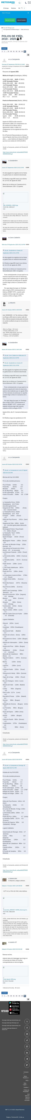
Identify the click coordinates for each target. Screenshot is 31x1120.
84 (22, 51)
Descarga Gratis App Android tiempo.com (11, 1020)
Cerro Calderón (15, 237)
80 (11, 51)
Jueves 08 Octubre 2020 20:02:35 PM (12, 464)
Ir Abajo (4, 48)
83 (19, 51)
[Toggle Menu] (28, 13)
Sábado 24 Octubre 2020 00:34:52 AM (12, 949)
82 (16, 51)
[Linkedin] (27, 1053)
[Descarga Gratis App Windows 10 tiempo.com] (14, 1013)
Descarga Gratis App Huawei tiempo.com (11, 1025)
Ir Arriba (4, 992)
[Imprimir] (28, 55)
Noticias (13, 8)
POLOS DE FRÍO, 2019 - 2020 (12, 37)
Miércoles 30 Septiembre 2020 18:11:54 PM (13, 244)
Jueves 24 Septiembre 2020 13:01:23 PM (13, 167)
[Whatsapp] (27, 1046)
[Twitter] (27, 1022)
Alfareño (12, 303)
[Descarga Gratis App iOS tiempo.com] (14, 1006)
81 (13, 51)
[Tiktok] (27, 1040)
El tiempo (6, 8)
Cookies (26, 1087)
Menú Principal (6, 13)
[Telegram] (27, 1059)
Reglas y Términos (11, 1117)
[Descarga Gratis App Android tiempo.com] (14, 1003)
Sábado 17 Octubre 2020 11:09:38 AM (12, 885)
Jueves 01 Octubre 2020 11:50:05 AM (12, 309)
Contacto (26, 1072)
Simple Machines (19, 1109)
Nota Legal (24, 1083)
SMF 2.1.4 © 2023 (10, 1109)
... (6, 51)
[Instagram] (27, 1034)
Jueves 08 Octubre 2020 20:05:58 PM (12, 759)
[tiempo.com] (8, 2)
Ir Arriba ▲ (21, 1117)
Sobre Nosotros (25, 1077)
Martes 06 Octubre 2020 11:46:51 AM (12, 349)
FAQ (27, 1080)
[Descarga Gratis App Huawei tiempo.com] (14, 1009)
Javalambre (14, 160)
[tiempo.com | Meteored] (5, 1010)
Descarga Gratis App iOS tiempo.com (10, 1022)
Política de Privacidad (26, 1090)
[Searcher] (19, 2)
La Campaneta (15, 59)
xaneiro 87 (13, 942)
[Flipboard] (27, 1065)
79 (8, 51)
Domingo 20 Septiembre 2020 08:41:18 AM (13, 64)
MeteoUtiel (13, 878)
